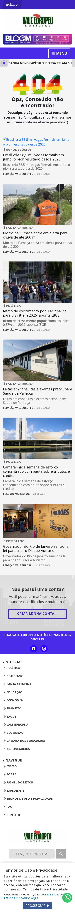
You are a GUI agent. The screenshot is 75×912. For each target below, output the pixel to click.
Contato (13, 816)
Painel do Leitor (19, 783)
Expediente (15, 791)
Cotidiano (14, 677)
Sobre (11, 775)
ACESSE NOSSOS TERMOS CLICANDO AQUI (34, 896)
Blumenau (14, 733)
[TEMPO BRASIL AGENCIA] (37, 40)
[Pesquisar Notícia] (61, 855)
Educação (14, 693)
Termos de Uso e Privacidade (29, 799)
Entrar (14, 4)
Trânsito (13, 709)
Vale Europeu (17, 725)
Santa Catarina (18, 685)
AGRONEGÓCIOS (18, 750)
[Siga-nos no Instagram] (44, 649)
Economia (14, 701)
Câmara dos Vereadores (25, 742)
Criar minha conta (35, 614)
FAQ (9, 807)
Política (13, 668)
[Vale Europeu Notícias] (37, 21)
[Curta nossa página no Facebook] (33, 649)
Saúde (11, 717)
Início (11, 767)
